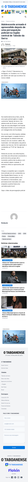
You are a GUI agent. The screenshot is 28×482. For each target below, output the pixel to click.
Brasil (2, 389)
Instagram (4, 73)
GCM (24, 233)
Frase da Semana (5, 406)
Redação (7, 44)
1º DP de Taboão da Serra (9, 233)
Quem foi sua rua (5, 403)
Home (2, 21)
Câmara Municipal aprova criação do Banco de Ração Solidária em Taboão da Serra (13, 314)
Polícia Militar (11, 236)
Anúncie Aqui (4, 368)
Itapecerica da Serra (6, 381)
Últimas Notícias (5, 400)
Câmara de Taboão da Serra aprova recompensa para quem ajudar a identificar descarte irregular (13, 264)
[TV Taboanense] (14, 464)
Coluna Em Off (4, 397)
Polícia (4, 236)
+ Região (3, 384)
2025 (19, 233)
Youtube (13, 73)
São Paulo (3, 387)
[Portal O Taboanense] (14, 459)
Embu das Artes (5, 378)
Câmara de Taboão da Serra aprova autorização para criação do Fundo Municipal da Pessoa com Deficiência (13, 289)
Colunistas (3, 408)
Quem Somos (4, 365)
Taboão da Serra (10, 21)
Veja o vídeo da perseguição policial (13, 190)
